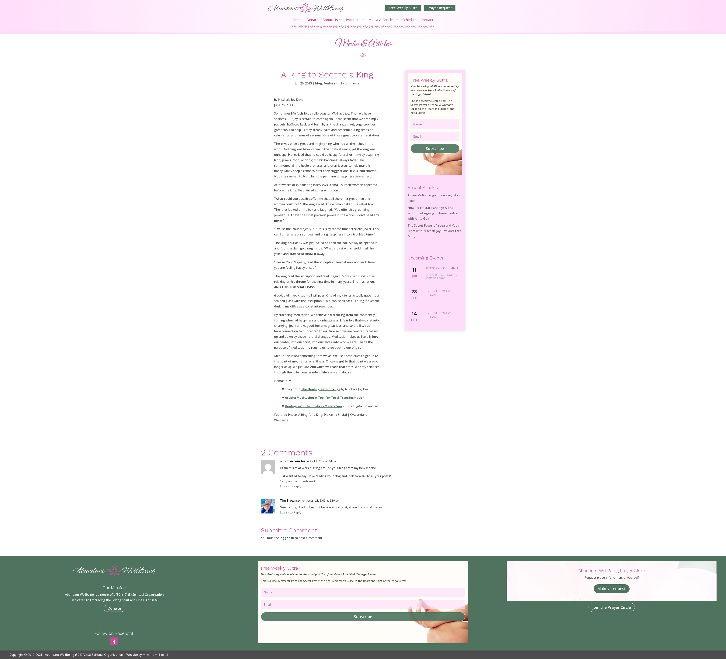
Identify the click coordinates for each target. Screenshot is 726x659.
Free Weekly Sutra (403, 7)
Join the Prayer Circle (612, 607)
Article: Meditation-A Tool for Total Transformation (325, 398)
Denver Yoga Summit (441, 268)
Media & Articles (381, 20)
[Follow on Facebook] (114, 641)
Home (297, 20)
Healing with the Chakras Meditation (313, 406)
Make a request (611, 588)
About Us (330, 20)
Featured (330, 83)
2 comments (350, 83)
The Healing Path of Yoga (320, 389)
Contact (427, 20)
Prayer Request (440, 7)
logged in (287, 538)
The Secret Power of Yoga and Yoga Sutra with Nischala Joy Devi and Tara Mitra (434, 231)
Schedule (409, 20)
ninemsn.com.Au (292, 461)
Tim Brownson (291, 500)
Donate (312, 20)
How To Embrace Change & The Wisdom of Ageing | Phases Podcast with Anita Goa (434, 213)
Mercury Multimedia (156, 655)
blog (318, 83)
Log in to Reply (290, 486)
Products (353, 20)
